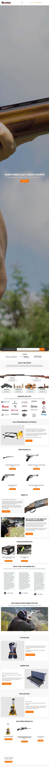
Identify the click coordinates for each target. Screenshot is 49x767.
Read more (40, 740)
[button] (22, 2)
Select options (8, 560)
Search (42, 349)
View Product (12, 380)
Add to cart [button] (12, 468)
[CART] (30, 3)
